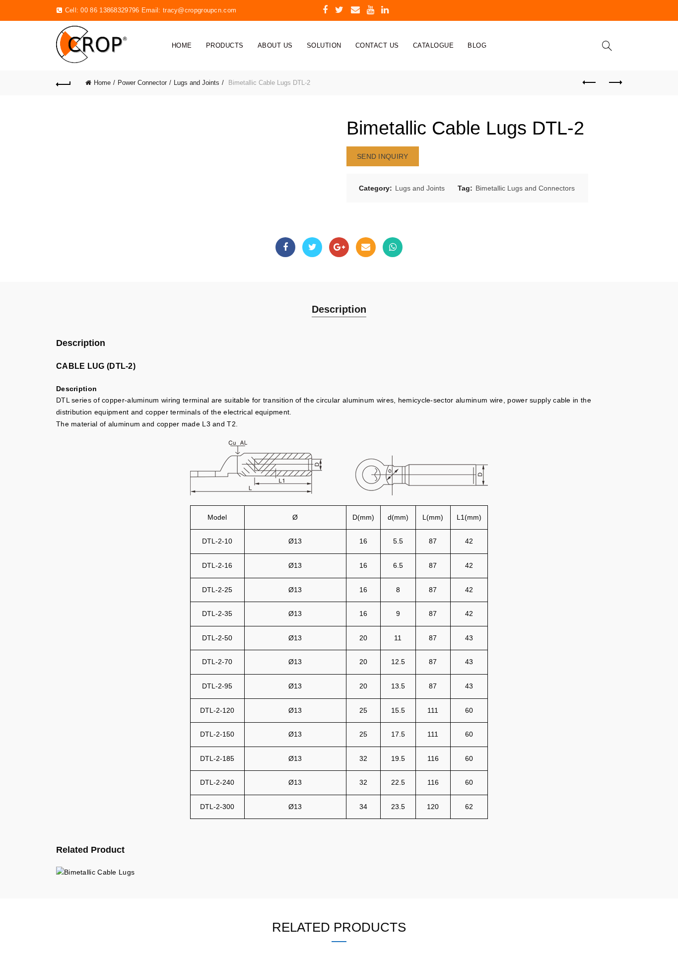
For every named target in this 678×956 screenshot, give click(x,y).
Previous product (589, 83)
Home (182, 45)
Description (339, 309)
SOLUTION (324, 45)
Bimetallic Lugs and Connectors (525, 188)
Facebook (285, 247)
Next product (614, 83)
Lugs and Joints (196, 82)
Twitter (312, 247)
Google (339, 247)
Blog (477, 45)
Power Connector (142, 82)
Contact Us (377, 45)
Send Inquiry (382, 156)
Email (366, 247)
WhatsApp (393, 247)
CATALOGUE (433, 45)
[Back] (63, 83)
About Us (275, 45)
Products (225, 45)
